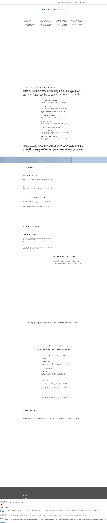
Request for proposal (27, 497)
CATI (66, 2)
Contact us (77, 2)
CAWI (62, 2)
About (59, 2)
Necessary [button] (2, 511)
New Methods (70, 2)
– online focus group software (65, 201)
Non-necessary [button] (3, 517)
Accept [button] (1, 501)
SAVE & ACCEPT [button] (3, 522)
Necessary (3, 512)
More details (5, 501)
